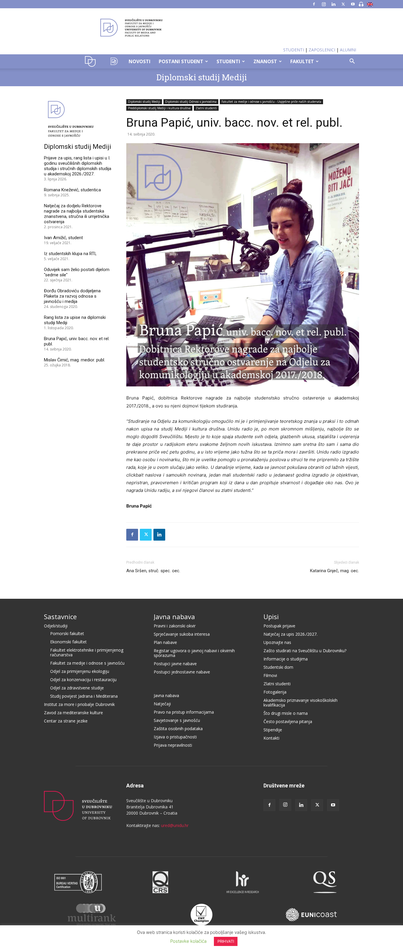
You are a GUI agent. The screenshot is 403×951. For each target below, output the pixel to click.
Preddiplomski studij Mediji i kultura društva (159, 108)
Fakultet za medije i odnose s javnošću (87, 663)
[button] (352, 62)
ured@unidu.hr (175, 825)
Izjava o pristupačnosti (175, 737)
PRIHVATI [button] (225, 941)
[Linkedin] (333, 4)
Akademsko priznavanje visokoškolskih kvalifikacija (300, 702)
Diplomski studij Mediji (201, 77)
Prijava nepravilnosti (173, 745)
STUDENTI (293, 50)
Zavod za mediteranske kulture (73, 712)
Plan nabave (165, 642)
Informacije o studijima (285, 659)
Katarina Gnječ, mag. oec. (334, 570)
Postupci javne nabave (175, 663)
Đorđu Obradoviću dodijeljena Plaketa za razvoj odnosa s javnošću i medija (72, 296)
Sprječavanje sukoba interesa (182, 634)
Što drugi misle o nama (285, 713)
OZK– (114, 61)
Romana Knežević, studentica (72, 190)
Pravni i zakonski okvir (175, 626)
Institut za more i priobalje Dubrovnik (79, 704)
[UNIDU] (201, 27)
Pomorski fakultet (67, 633)
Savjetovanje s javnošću (177, 720)
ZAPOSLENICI (322, 50)
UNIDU (92, 61)
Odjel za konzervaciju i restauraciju (83, 679)
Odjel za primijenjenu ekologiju (79, 671)
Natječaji (162, 704)
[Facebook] (313, 4)
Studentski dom (278, 667)
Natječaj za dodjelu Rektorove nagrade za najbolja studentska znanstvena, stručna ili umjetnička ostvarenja (76, 213)
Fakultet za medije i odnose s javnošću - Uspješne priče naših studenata (271, 101)
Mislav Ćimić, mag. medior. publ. (74, 360)
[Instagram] (323, 4)
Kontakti (271, 738)
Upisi (271, 616)
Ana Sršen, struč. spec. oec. (153, 570)
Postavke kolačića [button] (188, 941)
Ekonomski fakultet (68, 642)
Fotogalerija (274, 692)
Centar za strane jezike (66, 721)
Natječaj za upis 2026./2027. (290, 634)
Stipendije (272, 730)
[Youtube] (352, 4)
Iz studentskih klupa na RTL (70, 253)
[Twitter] (343, 4)
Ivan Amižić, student (63, 237)
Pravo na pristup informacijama (184, 712)
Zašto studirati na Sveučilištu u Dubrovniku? (304, 650)
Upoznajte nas (277, 642)
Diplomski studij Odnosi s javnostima (191, 101)
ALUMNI (348, 50)
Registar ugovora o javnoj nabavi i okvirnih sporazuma (194, 653)
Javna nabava (174, 616)
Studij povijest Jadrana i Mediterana (84, 696)
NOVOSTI (139, 61)
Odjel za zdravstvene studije (77, 688)
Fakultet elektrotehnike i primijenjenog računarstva (86, 652)
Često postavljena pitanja (287, 721)
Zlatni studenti (206, 108)
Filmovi (270, 675)
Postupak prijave (279, 626)
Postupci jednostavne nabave (182, 672)
